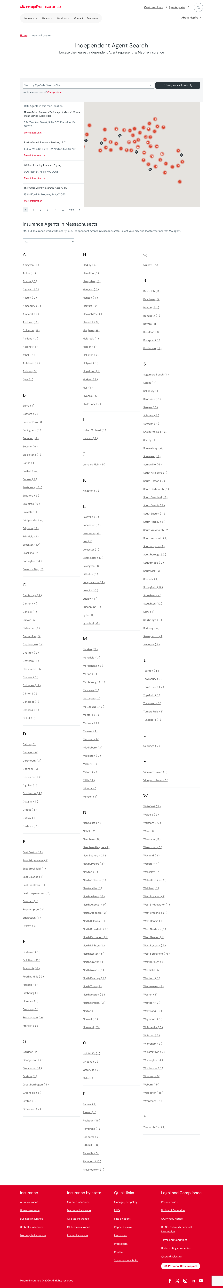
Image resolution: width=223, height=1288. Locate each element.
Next (71, 209)
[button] (150, 146)
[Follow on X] (177, 1281)
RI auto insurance (77, 1235)
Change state (54, 92)
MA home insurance (79, 1210)
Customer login (153, 7)
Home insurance (30, 1210)
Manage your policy (125, 1202)
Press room (120, 1243)
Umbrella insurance (31, 1227)
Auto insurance (29, 1202)
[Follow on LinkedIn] (193, 1281)
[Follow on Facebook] (170, 1281)
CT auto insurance (78, 1218)
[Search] (150, 85)
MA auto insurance (78, 1202)
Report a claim (123, 1227)
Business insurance (31, 1218)
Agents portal (177, 7)
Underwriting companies (176, 1248)
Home (23, 35)
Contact (78, 18)
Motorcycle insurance (33, 1235)
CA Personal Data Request (180, 1266)
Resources (92, 18)
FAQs (117, 1210)
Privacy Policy (169, 1202)
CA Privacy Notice (172, 1218)
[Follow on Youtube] (201, 1281)
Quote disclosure (171, 1256)
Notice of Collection (173, 1210)
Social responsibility (126, 1260)
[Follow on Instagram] (185, 1281)
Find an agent (122, 1218)
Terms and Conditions (174, 1240)
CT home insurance (78, 1227)
